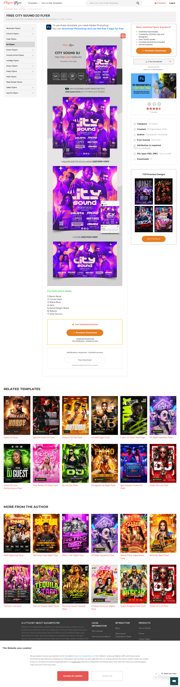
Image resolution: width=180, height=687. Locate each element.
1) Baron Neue (54, 296)
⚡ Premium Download (85, 332)
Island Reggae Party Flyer (133, 606)
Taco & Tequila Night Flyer (46, 606)
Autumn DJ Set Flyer (72, 437)
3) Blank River (54, 302)
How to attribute (142, 148)
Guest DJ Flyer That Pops (132, 437)
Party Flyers (11, 71)
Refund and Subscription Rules (123, 635)
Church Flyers (12, 34)
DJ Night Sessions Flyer (161, 437)
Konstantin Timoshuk (157, 134)
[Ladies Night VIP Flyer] (164, 219)
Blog (117, 628)
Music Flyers (12, 66)
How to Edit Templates (52, 3)
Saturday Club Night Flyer (45, 555)
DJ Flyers (153, 124)
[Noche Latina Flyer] (164, 191)
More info (156, 140)
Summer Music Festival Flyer (73, 607)
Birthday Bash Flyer (159, 555)
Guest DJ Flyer (11, 437)
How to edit (165, 153)
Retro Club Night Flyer (73, 555)
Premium (161, 3)
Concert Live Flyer (12, 606)
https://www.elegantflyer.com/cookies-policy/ (97, 662)
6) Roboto (52, 311)
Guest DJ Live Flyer (159, 485)
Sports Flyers (12, 93)
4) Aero (50, 305)
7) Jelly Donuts (54, 314)
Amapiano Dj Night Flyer (103, 485)
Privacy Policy (51, 665)
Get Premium (153, 239)
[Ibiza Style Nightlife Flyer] (144, 219)
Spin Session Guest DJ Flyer (131, 486)
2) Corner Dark (54, 299)
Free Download (84, 360)
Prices (141, 634)
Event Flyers (12, 50)
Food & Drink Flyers (15, 55)
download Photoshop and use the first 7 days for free (93, 28)
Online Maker (144, 639)
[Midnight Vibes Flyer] (144, 191)
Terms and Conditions (101, 636)
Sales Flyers (11, 87)
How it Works (144, 628)
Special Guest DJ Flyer (44, 437)
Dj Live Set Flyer (70, 485)
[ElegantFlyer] (13, 3)
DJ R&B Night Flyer (100, 437)
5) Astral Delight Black (58, 308)
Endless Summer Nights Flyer (103, 607)
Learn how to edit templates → (153, 69)
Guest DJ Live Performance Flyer (13, 486)
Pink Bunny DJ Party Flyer (45, 485)
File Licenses (97, 631)
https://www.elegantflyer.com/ (84, 656)
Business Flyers (13, 28)
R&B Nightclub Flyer (14, 555)
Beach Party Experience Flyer (132, 556)
